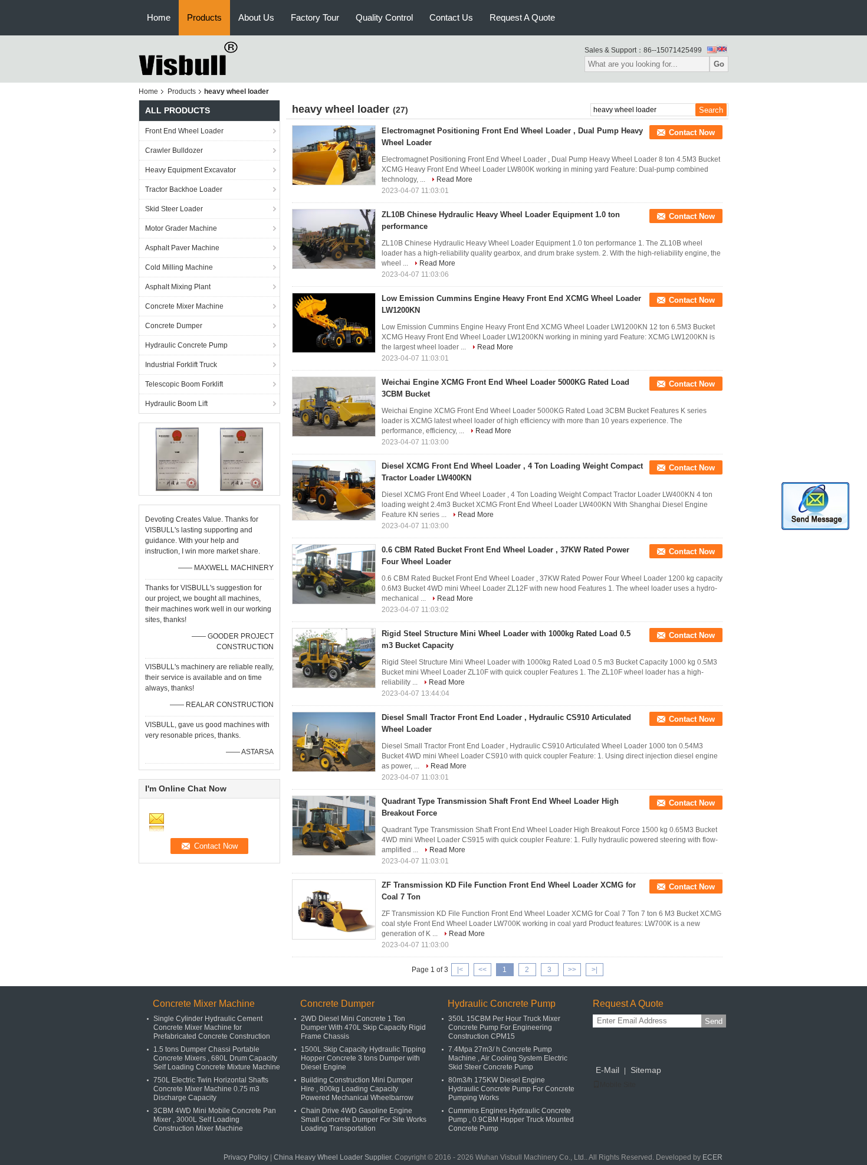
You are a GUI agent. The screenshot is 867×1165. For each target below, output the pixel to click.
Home (158, 17)
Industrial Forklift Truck (181, 365)
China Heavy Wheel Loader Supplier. (334, 1157)
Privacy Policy (246, 1157)
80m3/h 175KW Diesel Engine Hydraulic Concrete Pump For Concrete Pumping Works (511, 1089)
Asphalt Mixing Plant (178, 287)
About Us (256, 17)
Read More (454, 179)
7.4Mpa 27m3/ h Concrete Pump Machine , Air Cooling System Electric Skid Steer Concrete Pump (507, 1058)
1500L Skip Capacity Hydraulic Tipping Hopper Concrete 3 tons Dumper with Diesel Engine (363, 1058)
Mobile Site (618, 1085)
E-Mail (607, 1070)
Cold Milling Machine (179, 267)
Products (204, 17)
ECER (712, 1157)
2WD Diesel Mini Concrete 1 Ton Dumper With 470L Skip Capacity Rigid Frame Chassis (363, 1027)
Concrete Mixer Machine (184, 306)
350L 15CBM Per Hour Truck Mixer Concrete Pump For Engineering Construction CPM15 (504, 1027)
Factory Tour (315, 17)
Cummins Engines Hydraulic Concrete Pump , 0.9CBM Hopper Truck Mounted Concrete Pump (511, 1120)
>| (594, 970)
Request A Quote (522, 17)
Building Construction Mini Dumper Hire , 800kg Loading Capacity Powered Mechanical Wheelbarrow (357, 1089)
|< (460, 970)
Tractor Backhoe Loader (183, 189)
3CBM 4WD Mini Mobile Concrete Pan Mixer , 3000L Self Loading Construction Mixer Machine (214, 1120)
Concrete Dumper (173, 326)
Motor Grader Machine (181, 228)
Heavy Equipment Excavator (190, 170)
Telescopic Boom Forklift (184, 384)
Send (713, 1021)
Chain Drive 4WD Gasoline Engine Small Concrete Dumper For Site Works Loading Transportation (363, 1120)
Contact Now (692, 132)
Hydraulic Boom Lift (176, 404)
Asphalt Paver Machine (182, 248)
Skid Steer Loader (174, 209)
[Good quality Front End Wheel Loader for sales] (177, 458)
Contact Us (451, 17)
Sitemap (645, 1070)
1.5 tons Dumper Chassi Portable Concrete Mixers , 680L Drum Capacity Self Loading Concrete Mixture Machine (216, 1058)
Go (719, 64)
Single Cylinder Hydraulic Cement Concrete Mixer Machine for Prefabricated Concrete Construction (211, 1027)
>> (572, 970)
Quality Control (384, 17)
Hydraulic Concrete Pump (186, 345)
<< (482, 970)
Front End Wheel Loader (184, 131)
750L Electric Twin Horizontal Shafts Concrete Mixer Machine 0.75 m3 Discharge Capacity (210, 1089)
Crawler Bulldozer (174, 150)
